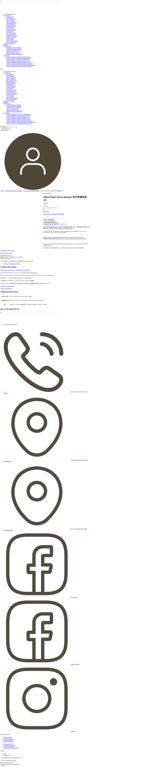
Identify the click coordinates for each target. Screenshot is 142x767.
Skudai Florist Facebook (6, 253)
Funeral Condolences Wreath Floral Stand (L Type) (18, 61)
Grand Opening (7, 46)
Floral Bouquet (7, 15)
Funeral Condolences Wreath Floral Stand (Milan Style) (19, 66)
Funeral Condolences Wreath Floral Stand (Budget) (18, 58)
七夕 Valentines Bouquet (9, 14)
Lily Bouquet (10, 31)
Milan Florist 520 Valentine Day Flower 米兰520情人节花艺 (15, 270)
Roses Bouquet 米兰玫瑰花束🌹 (31, 190)
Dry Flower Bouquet (11, 42)
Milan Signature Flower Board (14, 53)
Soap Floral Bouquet (11, 22)
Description (6, 263)
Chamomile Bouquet (11, 26)
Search (2, 127)
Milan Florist (34, 272)
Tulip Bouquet (10, 27)
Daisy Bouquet (10, 17)
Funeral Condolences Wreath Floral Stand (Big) (18, 59)
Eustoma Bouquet (11, 30)
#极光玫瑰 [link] (56, 224)
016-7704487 (81, 391)
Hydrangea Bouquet (11, 37)
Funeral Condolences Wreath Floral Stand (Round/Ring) (20, 63)
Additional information (14, 263)
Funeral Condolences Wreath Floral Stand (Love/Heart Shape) (21, 65)
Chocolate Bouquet (11, 29)
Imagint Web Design (11, 760)
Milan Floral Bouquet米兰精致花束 (13, 190)
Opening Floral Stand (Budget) (14, 50)
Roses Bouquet (10, 18)
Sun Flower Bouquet (11, 19)
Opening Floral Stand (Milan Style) (15, 54)
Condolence (6, 55)
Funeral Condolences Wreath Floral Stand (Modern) (19, 57)
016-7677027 (73, 391)
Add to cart (46, 211)
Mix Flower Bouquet (11, 33)
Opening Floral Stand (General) (14, 49)
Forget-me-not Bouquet (12, 35)
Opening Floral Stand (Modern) (14, 47)
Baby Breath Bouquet (12, 23)
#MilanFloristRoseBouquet (49, 237)
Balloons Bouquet (11, 25)
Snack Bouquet (10, 39)
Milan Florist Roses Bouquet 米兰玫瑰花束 (53, 214)
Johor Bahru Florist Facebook (7, 250)
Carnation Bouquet (11, 34)
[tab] (6, 264)
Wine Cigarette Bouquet (12, 41)
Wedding (6, 45)
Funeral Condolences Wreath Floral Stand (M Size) (18, 62)
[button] (45, 69)
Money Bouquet (10, 21)
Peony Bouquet (10, 38)
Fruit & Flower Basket (9, 43)
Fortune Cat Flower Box (12, 51)
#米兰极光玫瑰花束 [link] (48, 224)
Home (2, 190)
